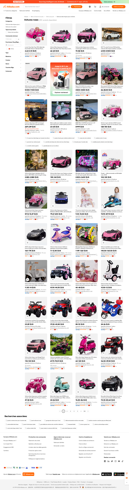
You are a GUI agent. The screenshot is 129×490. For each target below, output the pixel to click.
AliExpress (39, 482)
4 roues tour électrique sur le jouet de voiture (38, 138)
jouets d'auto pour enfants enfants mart (65, 138)
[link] (126, 473)
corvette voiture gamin (33, 145)
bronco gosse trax (84, 424)
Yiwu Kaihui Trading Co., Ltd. (32, 132)
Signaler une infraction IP (85, 454)
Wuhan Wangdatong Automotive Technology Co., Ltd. (87, 93)
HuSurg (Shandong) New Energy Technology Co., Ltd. (36, 181)
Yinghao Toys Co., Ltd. (56, 130)
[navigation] (13, 214)
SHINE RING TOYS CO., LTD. (32, 254)
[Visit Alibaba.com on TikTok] (122, 461)
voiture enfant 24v (31, 428)
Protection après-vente (35, 450)
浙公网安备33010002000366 (93, 487)
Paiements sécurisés (34, 440)
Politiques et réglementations (37, 459)
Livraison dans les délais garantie (37, 447)
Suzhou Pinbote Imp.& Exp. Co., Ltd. (110, 217)
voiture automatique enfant (101, 424)
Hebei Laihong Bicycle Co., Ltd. (58, 291)
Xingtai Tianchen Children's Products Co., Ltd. (36, 291)
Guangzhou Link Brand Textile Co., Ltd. (35, 328)
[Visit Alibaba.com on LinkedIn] (108, 461)
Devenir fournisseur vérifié (111, 450)
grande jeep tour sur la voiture (51, 145)
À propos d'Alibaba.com (10, 437)
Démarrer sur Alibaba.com (111, 444)
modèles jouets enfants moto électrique (103, 142)
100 (84, 411)
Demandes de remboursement (87, 450)
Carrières (6, 450)
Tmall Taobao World (56, 482)
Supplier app (56, 474)
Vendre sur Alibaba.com (110, 440)
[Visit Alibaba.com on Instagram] (115, 461)
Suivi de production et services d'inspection (37, 454)
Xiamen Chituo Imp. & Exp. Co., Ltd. (34, 217)
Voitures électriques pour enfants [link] (66, 16)
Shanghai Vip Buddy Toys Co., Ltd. (59, 181)
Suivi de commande (109, 447)
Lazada (64, 482)
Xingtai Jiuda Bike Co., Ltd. (108, 93)
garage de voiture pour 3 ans (53, 420)
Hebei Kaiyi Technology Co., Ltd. (109, 291)
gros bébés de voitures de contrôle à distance (51, 424)
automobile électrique (12, 424)
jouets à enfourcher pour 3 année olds (16, 420)
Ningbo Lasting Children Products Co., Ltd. (61, 254)
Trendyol (83, 482)
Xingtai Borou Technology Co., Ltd (59, 328)
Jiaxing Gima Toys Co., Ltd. (108, 254)
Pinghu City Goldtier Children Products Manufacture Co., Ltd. (112, 130)
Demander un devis (59, 446)
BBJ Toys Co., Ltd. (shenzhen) (84, 57)
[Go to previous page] (60, 411)
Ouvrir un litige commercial (86, 447)
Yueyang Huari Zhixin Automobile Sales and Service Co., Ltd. (36, 93)
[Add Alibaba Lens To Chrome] (28, 474)
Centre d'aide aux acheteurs (86, 440)
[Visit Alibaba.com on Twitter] (112, 461)
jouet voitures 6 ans (36, 420)
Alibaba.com (96, 474)
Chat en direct (83, 444)
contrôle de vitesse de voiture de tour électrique (57, 142)
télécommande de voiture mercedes (74, 420)
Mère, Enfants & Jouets (37, 16)
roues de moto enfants (85, 138)
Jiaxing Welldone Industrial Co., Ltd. (60, 217)
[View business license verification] (80, 487)
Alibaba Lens (11, 474)
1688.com (46, 482)
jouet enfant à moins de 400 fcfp (49, 428)
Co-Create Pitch (8, 444)
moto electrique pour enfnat (69, 428)
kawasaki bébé (71, 424)
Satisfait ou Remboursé (35, 444)
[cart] (95, 7)
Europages (90, 482)
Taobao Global (72, 482)
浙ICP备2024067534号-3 (109, 487)
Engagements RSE (9, 447)
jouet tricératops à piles (29, 424)
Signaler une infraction (85, 457)
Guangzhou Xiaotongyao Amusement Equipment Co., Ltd (87, 254)
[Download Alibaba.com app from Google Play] (119, 474)
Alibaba (26, 16)
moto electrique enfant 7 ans (14, 428)
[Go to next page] (88, 411)
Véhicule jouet (50, 16)
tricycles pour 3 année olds (81, 142)
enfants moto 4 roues (101, 138)
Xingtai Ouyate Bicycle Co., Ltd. (84, 291)
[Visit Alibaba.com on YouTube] (119, 461)
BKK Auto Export (105, 54)
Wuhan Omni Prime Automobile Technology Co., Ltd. (87, 130)
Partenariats (107, 454)
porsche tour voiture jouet (33, 142)
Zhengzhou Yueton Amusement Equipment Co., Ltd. (87, 181)
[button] (69, 7)
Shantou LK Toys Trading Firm (33, 54)
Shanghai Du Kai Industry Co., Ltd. (110, 181)
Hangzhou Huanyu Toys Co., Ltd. (84, 217)
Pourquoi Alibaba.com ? (10, 440)
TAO (78, 482)
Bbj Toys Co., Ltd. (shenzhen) (58, 54)
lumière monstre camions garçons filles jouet (100, 420)
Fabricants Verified (59, 442)
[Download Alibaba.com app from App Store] (106, 474)
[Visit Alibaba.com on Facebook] (105, 461)
